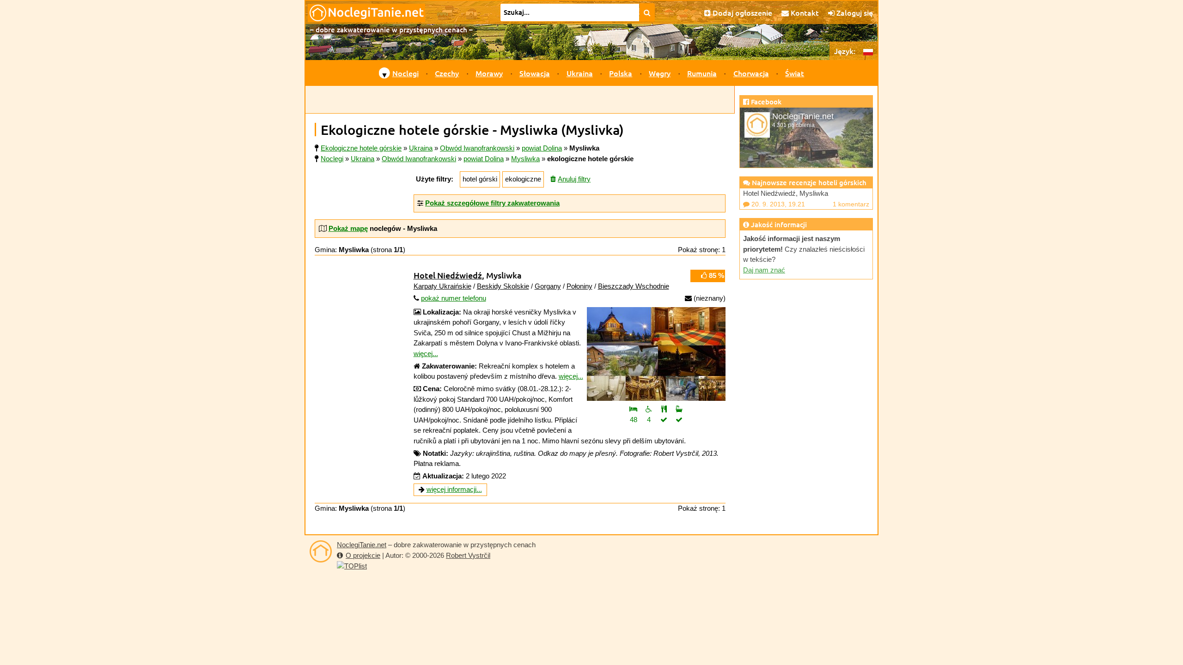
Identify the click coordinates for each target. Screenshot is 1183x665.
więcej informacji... (454, 489)
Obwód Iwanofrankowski (419, 159)
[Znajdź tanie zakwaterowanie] (647, 12)
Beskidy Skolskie (503, 286)
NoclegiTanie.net (361, 545)
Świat (794, 73)
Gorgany (548, 286)
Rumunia (702, 73)
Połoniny (579, 286)
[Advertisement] (520, 100)
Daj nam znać (764, 270)
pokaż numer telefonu (453, 298)
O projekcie (363, 555)
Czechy (447, 73)
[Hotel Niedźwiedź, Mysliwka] (656, 354)
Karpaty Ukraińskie (442, 286)
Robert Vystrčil (468, 555)
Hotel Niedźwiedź (448, 275)
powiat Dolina (483, 159)
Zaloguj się (854, 12)
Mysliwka (525, 159)
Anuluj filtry (574, 179)
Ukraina (580, 73)
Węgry (660, 73)
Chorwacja (751, 73)
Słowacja (534, 73)
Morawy (489, 73)
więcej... (426, 353)
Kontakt (804, 12)
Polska (620, 73)
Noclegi (405, 73)
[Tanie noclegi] (320, 551)
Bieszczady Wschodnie (633, 286)
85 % (715, 275)
